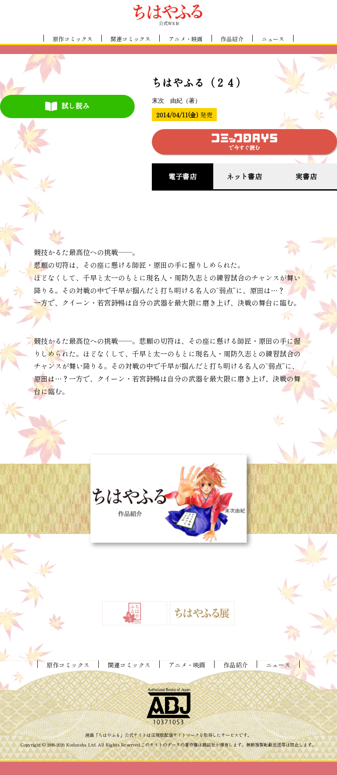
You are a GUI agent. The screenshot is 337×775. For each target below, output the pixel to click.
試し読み (75, 105)
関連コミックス (131, 39)
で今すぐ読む (244, 147)
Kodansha (76, 744)
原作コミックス (73, 39)
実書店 (306, 176)
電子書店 (182, 176)
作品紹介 (232, 39)
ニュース (273, 39)
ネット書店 (244, 176)
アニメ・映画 (185, 39)
